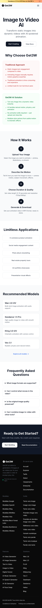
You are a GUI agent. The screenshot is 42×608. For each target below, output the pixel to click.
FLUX (25, 564)
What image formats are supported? (21, 383)
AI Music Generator (9, 576)
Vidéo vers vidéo (29, 529)
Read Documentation (29, 445)
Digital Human (7, 572)
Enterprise (26, 486)
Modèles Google (8, 501)
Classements (27, 482)
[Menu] (38, 5)
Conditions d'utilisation (9, 603)
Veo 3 (25, 576)
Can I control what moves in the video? (19, 392)
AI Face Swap (7, 587)
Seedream (26, 580)
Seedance (26, 583)
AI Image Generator (9, 560)
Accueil (25, 466)
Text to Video (7, 564)
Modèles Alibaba (8, 531)
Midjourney (27, 572)
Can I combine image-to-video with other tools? (20, 413)
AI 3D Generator (8, 583)
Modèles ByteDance (10, 527)
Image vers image (29, 505)
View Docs (30, 44)
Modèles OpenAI (8, 505)
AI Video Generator (9, 556)
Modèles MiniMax (9, 513)
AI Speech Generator (10, 580)
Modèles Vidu (7, 517)
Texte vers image (29, 501)
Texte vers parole (29, 537)
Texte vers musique (30, 541)
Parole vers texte (29, 545)
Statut (25, 478)
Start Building (10, 445)
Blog (24, 591)
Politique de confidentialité (27, 603)
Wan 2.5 (26, 560)
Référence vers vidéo (30, 526)
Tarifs (25, 474)
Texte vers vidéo (29, 509)
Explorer (26, 470)
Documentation (28, 489)
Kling (25, 568)
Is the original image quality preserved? (17, 402)
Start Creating (13, 44)
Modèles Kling (7, 509)
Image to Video (8, 568)
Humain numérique (29, 533)
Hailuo (25, 587)
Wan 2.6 (26, 556)
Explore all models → (21, 354)
